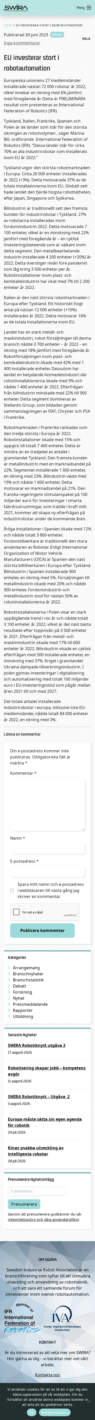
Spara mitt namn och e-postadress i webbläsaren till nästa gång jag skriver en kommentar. (50, 890)
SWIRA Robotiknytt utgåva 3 (36, 1045)
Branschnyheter (28, 974)
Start (8, 25)
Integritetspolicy (55, 1412)
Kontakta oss (47, 1375)
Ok (31, 1412)
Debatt (19, 986)
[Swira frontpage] (39, 7)
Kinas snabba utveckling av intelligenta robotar (36, 1151)
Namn (17, 838)
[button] (83, 8)
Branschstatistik (28, 980)
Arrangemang (26, 968)
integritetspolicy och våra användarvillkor (43, 1219)
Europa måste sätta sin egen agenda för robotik (45, 1122)
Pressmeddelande (30, 1004)
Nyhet (57, 35)
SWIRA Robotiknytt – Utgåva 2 (39, 1096)
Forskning (22, 992)
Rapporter (23, 1010)
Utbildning (23, 1016)
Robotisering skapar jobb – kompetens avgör (47, 1071)
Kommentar (23, 773)
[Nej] (88, 1401)
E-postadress (24, 861)
